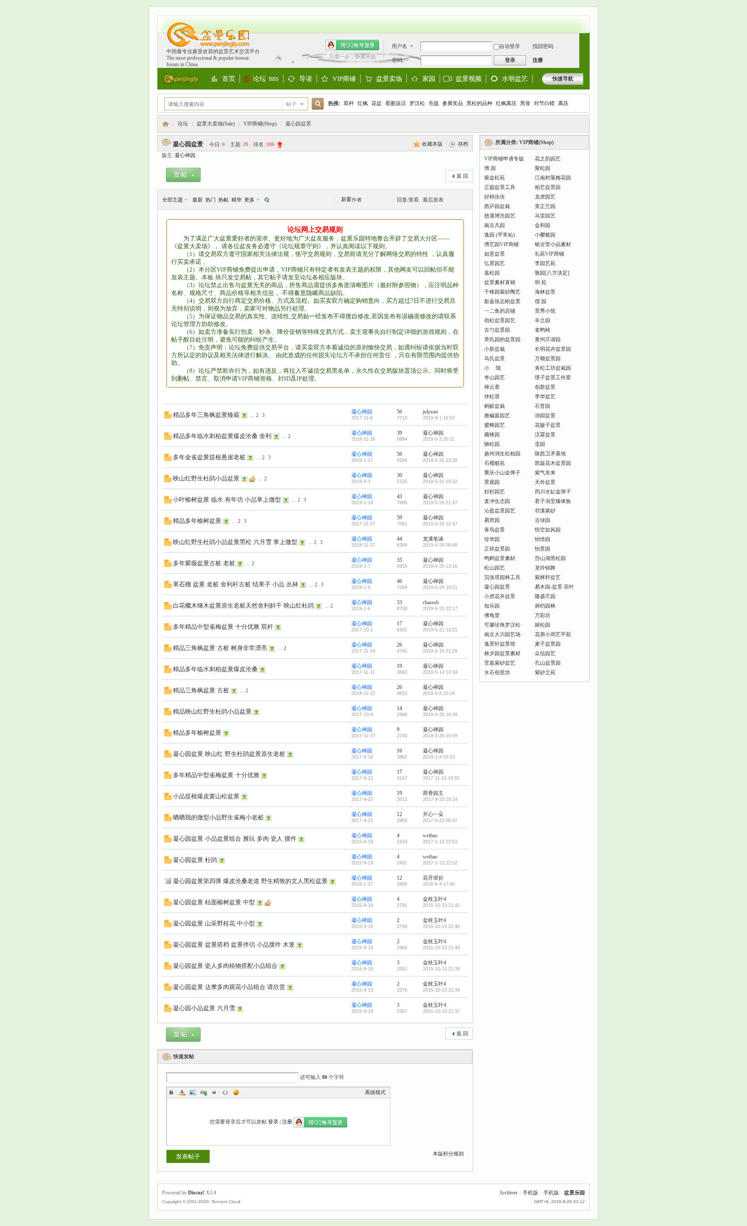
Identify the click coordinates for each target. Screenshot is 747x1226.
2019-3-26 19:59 (440, 735)
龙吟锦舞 (545, 568)
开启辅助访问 (581, 20)
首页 (228, 79)
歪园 (540, 444)
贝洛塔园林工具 (502, 577)
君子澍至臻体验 (553, 501)
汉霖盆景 (545, 435)
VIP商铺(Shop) (260, 124)
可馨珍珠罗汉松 (502, 625)
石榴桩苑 (494, 463)
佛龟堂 (492, 615)
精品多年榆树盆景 (197, 520)
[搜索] (316, 104)
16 (399, 751)
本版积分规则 (448, 1154)
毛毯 (433, 103)
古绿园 (542, 520)
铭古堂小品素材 (553, 244)
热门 (210, 200)
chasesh (431, 602)
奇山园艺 (494, 378)
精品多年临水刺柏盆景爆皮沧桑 (215, 669)
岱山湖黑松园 (550, 558)
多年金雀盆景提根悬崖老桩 (209, 457)
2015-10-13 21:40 (441, 926)
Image (192, 1092)
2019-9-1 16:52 (439, 417)
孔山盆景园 (548, 663)
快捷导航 (562, 79)
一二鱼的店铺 (499, 311)
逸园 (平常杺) (499, 235)
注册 (538, 60)
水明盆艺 (515, 78)
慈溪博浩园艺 (499, 216)
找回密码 (543, 46)
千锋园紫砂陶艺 (502, 292)
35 (399, 560)
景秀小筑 (545, 311)
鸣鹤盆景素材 (499, 558)
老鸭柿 (542, 330)
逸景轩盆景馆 (499, 644)
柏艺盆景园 (548, 187)
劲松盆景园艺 (499, 320)
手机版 (530, 1193)
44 (399, 539)
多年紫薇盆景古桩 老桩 (204, 563)
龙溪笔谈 (433, 539)
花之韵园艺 (548, 159)
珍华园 (492, 539)
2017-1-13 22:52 (440, 862)
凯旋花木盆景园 (553, 463)
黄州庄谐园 (548, 339)
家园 (428, 79)
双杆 (349, 103)
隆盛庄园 (545, 596)
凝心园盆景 (188, 144)
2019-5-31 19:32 (440, 481)
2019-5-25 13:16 (440, 566)
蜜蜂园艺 (494, 425)
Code (225, 1092)
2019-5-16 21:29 (440, 650)
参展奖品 (452, 103)
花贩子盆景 (548, 425)
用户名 (399, 46)
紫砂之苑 (545, 672)
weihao (430, 835)
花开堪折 (433, 878)
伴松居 (492, 397)
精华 (236, 200)
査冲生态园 (497, 501)
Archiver (508, 1193)
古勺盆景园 (497, 330)
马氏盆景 (494, 358)
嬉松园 (542, 625)
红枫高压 (506, 103)
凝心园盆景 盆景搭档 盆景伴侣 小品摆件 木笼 (234, 944)
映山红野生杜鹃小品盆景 (206, 478)
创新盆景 (545, 387)
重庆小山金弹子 (502, 473)
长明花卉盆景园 (553, 349)
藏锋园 (492, 435)
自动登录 (509, 46)
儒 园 (540, 301)
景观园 (492, 482)
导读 (305, 79)
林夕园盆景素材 (502, 653)
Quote (214, 1092)
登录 (273, 1122)
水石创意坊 (497, 672)
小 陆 (492, 368)
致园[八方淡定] (552, 273)
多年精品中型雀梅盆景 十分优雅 (216, 774)
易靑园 (492, 520)
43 (399, 496)
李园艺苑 (545, 263)
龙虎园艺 (545, 197)
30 (399, 475)
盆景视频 (469, 78)
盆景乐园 (165, 124)
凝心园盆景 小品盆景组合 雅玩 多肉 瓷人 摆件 (235, 838)
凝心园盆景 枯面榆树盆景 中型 (214, 902)
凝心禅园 (185, 155)
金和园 (542, 225)
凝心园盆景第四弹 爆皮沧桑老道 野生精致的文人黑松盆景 (250, 880)
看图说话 (395, 103)
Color (182, 1092)
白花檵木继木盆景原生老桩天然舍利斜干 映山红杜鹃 (243, 605)
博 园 (490, 168)
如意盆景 (494, 254)
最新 (197, 200)
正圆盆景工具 (499, 187)
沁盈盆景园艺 (499, 511)
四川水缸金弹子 (553, 492)
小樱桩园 (545, 235)
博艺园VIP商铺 (501, 244)
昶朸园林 (545, 606)
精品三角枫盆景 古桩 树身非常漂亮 (220, 647)
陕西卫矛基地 (550, 454)
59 (399, 518)
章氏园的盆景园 (502, 339)
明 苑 (540, 282)
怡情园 (542, 539)
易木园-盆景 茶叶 (554, 587)
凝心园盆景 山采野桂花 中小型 (214, 923)
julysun (430, 412)
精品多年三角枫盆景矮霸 (206, 414)
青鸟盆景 (494, 530)
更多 (249, 200)
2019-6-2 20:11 (438, 439)
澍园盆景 (545, 416)
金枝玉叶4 (434, 899)
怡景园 (542, 549)
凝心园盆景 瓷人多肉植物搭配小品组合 (225, 965)
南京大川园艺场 (502, 634)
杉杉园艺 (494, 492)
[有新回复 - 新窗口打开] (168, 417)
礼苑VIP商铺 (549, 254)
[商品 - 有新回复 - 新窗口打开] (167, 883)
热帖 (223, 200)
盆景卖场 (389, 79)
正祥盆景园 (497, 549)
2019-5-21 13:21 (440, 629)
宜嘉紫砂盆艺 (499, 663)
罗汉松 (417, 103)
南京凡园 (494, 225)
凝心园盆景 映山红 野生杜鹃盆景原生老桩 (229, 753)
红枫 (363, 103)
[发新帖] (183, 176)
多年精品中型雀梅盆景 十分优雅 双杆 (223, 626)
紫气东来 (545, 473)
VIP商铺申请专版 (504, 159)
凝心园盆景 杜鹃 (195, 859)
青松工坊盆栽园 (553, 368)
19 (399, 666)
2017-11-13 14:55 (441, 778)
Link (203, 1092)
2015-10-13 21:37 (441, 1011)
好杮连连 (494, 197)
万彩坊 (542, 615)
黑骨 (525, 103)
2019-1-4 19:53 (439, 756)
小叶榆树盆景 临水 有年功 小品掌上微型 (227, 499)
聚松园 (542, 168)
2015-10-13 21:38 (441, 968)
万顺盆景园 (548, 358)
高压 (563, 103)
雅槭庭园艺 (497, 416)
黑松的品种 (479, 103)
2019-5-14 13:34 (440, 672)
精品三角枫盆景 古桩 (201, 690)
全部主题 (172, 200)
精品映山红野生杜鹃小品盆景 (212, 711)
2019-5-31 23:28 (440, 460)
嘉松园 (492, 273)
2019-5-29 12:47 (440, 523)
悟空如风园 (548, 530)
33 (399, 602)
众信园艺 (545, 653)
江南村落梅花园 (553, 178)
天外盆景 (545, 482)
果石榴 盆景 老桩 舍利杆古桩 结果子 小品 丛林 (235, 584)
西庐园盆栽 (497, 206)
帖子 (291, 104)
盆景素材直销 (499, 282)
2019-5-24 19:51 (440, 587)
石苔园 (542, 406)
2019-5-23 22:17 (440, 608)
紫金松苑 (494, 178)
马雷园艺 (545, 216)
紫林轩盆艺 (548, 577)
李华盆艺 (545, 397)
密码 (397, 60)
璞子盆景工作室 (553, 378)
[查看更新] (266, 200)
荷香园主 (433, 793)
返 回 (462, 176)
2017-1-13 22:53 (440, 841)
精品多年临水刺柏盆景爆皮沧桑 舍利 (222, 435)
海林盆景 (545, 292)
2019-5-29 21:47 (440, 502)
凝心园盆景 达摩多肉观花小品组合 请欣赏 (229, 986)
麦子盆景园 (548, 644)
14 (399, 708)
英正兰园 (545, 206)
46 (399, 581)
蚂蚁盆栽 (494, 406)
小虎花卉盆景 (499, 596)
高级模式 (375, 1092)
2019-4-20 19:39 (440, 714)
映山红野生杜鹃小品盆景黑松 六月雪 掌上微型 (235, 541)
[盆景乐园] (204, 47)
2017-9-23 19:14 (440, 799)
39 (399, 433)
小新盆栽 (494, 349)
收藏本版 (433, 144)
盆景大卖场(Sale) (216, 124)
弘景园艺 (494, 263)
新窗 (346, 199)
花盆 (376, 103)
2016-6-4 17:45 (439, 884)
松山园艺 (494, 568)
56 (399, 412)
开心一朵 (433, 814)
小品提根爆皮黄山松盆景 (206, 796)
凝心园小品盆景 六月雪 (204, 1008)
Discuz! (196, 1193)
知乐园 (492, 606)
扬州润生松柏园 (502, 454)
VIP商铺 (344, 79)
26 (399, 645)
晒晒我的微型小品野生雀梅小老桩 (218, 817)
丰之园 (542, 320)
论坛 (266, 78)
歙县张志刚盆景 (502, 301)
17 (399, 624)
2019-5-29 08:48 (440, 544)
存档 (463, 144)
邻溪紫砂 (545, 511)
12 (399, 814)
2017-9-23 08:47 (440, 820)
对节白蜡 (544, 103)
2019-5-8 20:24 (439, 693)
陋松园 (492, 444)
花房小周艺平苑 (553, 634)
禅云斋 (492, 387)
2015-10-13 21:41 (441, 905)
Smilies (236, 1092)
